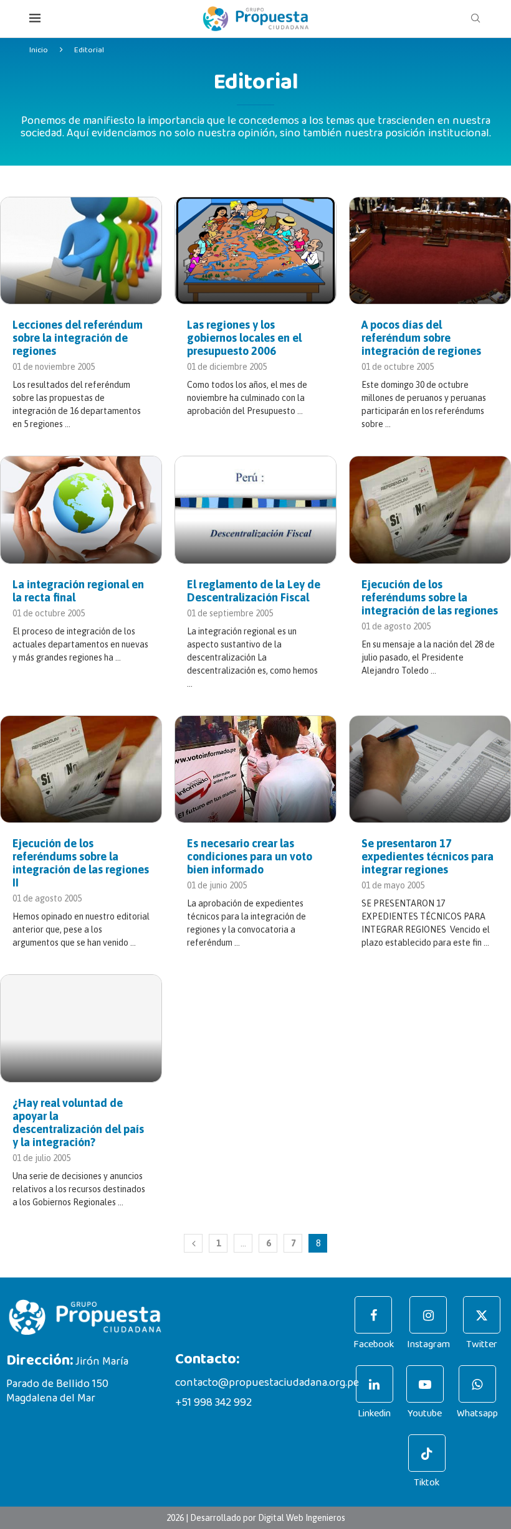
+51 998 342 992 (213, 1402)
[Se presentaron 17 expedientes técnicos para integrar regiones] (430, 769)
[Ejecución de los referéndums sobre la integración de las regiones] (430, 509)
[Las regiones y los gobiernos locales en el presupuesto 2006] (255, 250)
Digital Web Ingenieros (301, 1518)
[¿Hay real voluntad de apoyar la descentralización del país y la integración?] (81, 1028)
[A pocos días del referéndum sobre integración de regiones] (430, 250)
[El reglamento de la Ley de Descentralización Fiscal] (255, 509)
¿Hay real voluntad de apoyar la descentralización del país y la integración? (78, 1122)
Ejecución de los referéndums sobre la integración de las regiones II (80, 863)
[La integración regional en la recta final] (81, 509)
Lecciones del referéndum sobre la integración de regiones (77, 337)
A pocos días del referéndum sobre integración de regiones (421, 337)
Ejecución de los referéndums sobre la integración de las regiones (429, 597)
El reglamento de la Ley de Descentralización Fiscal (253, 591)
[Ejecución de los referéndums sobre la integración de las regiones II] (81, 769)
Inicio (38, 50)
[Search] (475, 19)
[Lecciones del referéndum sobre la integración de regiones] (81, 250)
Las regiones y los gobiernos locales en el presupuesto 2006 (244, 337)
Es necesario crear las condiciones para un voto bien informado (249, 856)
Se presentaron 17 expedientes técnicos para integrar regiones (427, 856)
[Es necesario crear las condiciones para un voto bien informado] (255, 769)
